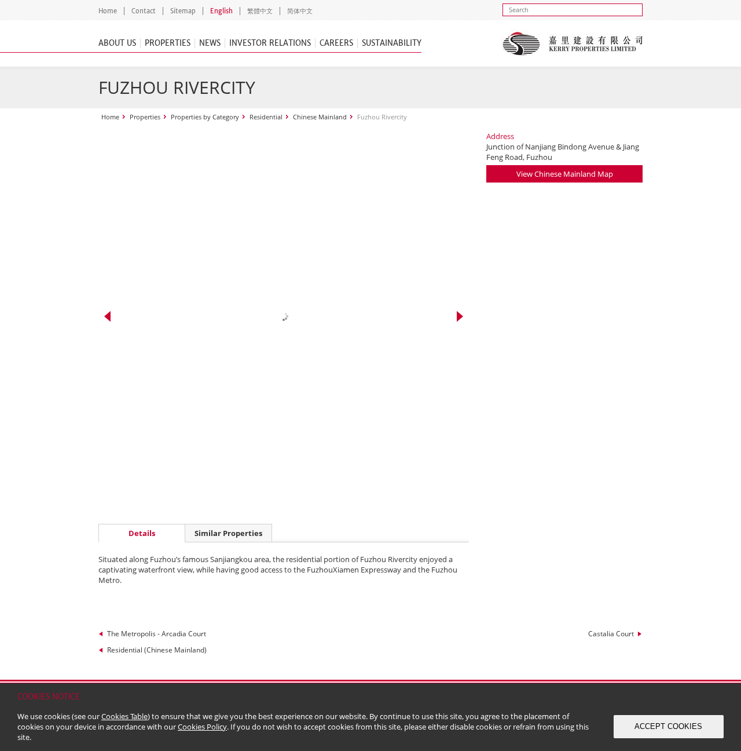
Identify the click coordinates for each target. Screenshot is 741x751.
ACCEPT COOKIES (668, 726)
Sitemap (183, 11)
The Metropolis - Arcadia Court (156, 634)
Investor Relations (270, 43)
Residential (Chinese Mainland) (157, 650)
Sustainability (391, 43)
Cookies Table (124, 716)
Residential (266, 116)
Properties (167, 43)
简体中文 (300, 11)
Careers (336, 43)
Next (460, 316)
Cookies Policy (202, 726)
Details (142, 533)
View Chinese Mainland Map (564, 174)
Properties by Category (205, 116)
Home (107, 11)
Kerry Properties (572, 43)
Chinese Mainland (320, 116)
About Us (117, 43)
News (210, 43)
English (221, 11)
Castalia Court (611, 634)
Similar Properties (228, 533)
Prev (107, 316)
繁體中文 (260, 11)
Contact (143, 11)
